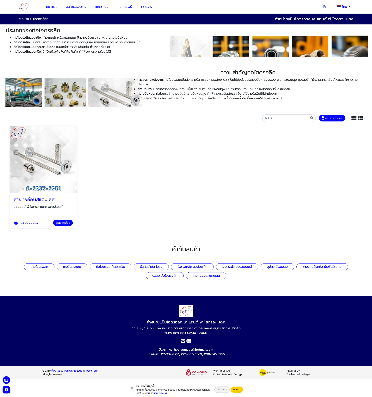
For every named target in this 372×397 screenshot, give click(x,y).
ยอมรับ (236, 389)
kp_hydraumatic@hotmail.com (191, 349)
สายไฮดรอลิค (39, 266)
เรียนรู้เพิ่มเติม (161, 393)
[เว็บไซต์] (188, 342)
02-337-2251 (170, 354)
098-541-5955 (214, 354)
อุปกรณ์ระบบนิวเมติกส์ (237, 266)
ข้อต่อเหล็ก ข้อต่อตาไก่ (192, 266)
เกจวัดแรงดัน (72, 266)
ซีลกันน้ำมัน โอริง (151, 266)
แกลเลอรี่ (126, 6)
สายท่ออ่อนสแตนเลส (206, 275)
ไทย (345, 6)
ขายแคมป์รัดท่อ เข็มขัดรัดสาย (322, 266)
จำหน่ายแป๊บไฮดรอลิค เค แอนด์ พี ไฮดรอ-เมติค (74, 371)
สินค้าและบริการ (76, 6)
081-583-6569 (191, 354)
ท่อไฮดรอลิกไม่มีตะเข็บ (110, 266)
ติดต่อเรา (147, 6)
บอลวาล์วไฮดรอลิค (164, 275)
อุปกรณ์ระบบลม (277, 266)
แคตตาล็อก (102, 6)
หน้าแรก (51, 6)
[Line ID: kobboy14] (183, 342)
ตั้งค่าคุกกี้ (222, 389)
